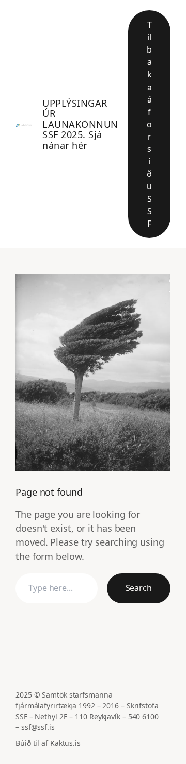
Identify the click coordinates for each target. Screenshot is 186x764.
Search (139, 587)
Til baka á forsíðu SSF (149, 124)
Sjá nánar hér (72, 139)
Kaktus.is (65, 743)
